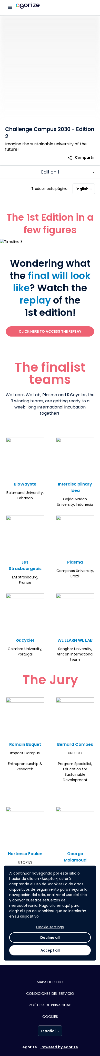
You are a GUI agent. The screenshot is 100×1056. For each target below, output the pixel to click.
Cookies (50, 1016)
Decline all (50, 937)
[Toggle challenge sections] (50, 172)
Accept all (50, 950)
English (81, 188)
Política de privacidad (50, 1005)
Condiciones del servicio (50, 993)
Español (48, 1030)
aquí (66, 905)
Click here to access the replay (50, 331)
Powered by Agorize (59, 1047)
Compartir (81, 157)
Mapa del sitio (50, 982)
